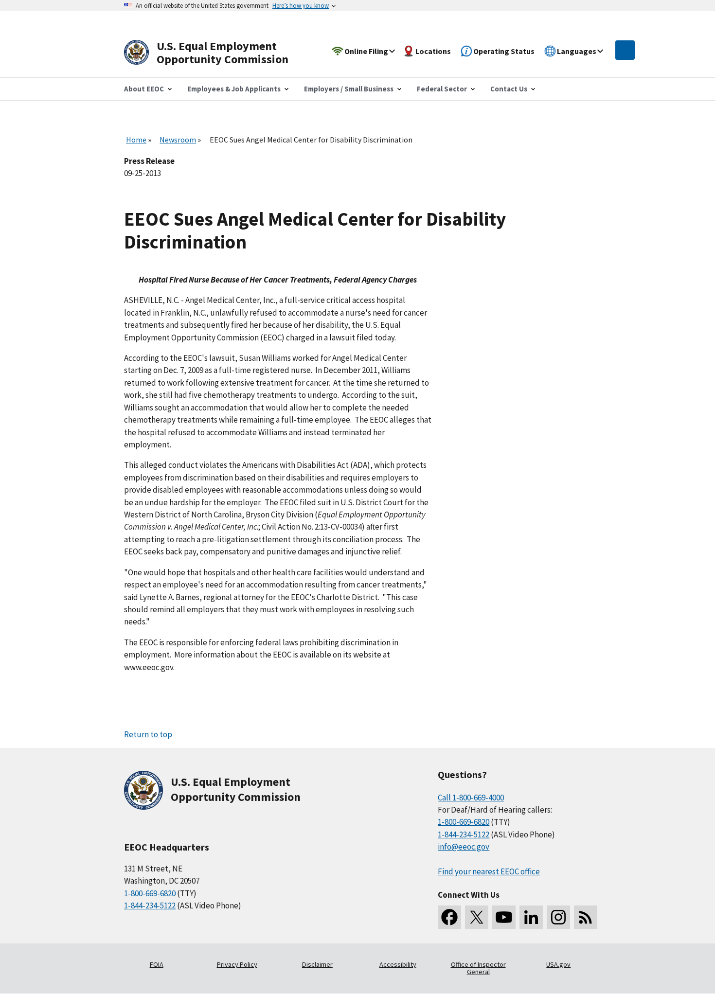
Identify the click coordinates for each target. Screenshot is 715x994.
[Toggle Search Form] (625, 50)
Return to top (148, 734)
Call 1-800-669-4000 (471, 797)
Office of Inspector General (478, 968)
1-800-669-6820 (150, 893)
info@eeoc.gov (463, 846)
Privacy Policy (237, 964)
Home (136, 139)
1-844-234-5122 (150, 905)
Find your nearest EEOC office (489, 871)
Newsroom (178, 139)
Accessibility (397, 964)
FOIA (156, 964)
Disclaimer (317, 964)
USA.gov (558, 964)
